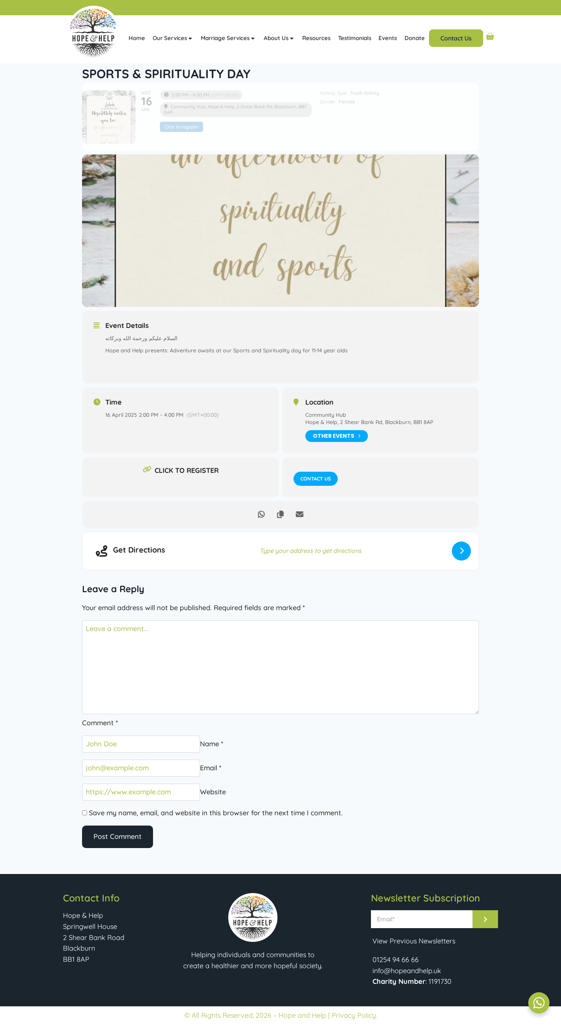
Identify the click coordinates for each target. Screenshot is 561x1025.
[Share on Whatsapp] (261, 514)
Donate (415, 38)
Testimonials (354, 38)
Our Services (170, 38)
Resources (316, 38)
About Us (276, 38)
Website (213, 791)
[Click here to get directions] (461, 551)
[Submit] (485, 919)
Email (210, 767)
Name (211, 743)
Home (137, 38)
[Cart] (490, 36)
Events (388, 38)
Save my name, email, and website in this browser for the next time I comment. (216, 812)
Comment (100, 722)
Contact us (315, 479)
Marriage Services (225, 38)
